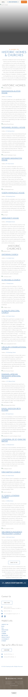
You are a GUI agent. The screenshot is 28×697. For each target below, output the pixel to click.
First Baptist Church (11, 472)
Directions (7, 602)
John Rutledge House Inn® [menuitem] (10, 683)
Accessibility (5, 639)
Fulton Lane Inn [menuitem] (20, 683)
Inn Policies (5, 635)
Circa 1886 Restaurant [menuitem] (14, 685)
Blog (3, 626)
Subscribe (6, 650)
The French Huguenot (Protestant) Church (12, 533)
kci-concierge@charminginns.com (11, 613)
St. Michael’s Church (11, 280)
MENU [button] (3, 1)
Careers (4, 633)
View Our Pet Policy (8, 654)
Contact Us (5, 624)
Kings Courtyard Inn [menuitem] (8, 681)
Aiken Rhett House (10, 218)
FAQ (3, 628)
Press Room (5, 629)
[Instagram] (5, 616)
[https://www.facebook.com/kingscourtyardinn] (2, 616)
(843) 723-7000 (7, 611)
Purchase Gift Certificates (9, 656)
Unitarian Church (10, 254)
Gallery (4, 631)
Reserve (24, 1)
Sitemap (4, 640)
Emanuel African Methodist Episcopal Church (11, 376)
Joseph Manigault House (13, 193)
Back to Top (14, 562)
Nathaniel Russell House (13, 127)
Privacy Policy (6, 637)
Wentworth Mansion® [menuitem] (19, 681)
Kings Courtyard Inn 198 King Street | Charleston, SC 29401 (12, 608)
